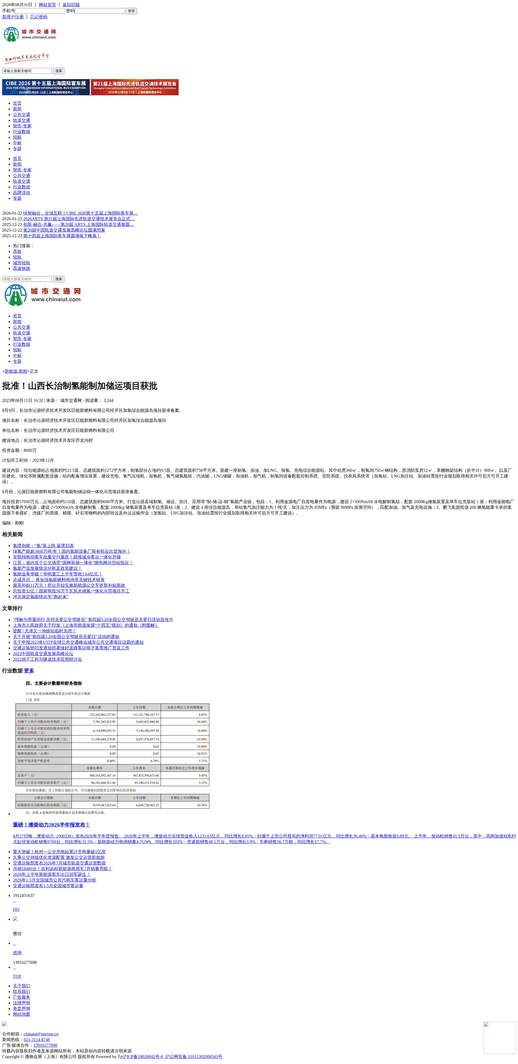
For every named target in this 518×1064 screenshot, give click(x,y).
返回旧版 (71, 4)
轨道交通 (21, 120)
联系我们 (21, 991)
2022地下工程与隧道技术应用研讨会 (47, 659)
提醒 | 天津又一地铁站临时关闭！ (44, 631)
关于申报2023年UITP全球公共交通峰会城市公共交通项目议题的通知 (78, 642)
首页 (17, 103)
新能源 (11, 371)
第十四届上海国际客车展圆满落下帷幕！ (62, 235)
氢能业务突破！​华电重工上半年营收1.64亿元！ (58, 574)
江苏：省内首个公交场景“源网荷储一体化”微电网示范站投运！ (73, 562)
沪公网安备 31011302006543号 (193, 1056)
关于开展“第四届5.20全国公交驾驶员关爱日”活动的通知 (66, 636)
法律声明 (21, 1003)
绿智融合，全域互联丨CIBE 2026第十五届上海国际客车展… (80, 213)
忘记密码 (38, 17)
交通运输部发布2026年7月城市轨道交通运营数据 (59, 863)
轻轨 (17, 257)
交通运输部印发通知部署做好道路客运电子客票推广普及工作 (71, 648)
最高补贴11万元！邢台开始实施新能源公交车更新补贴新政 (69, 585)
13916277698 (45, 1045)
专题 (17, 148)
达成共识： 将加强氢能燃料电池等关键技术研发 (59, 579)
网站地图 (21, 1014)
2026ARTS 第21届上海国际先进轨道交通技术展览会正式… (79, 218)
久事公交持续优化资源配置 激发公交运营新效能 (59, 857)
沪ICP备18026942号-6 (142, 1056)
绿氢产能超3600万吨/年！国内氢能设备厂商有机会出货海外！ (72, 551)
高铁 (17, 251)
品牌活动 (21, 192)
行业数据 (21, 131)
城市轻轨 (21, 262)
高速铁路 (21, 268)
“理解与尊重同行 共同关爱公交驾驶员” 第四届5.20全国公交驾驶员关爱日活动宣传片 (93, 619)
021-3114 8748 (37, 1039)
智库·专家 (22, 126)
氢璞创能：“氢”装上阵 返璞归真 (43, 545)
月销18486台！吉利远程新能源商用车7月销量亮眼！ (62, 868)
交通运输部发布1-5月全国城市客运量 (48, 885)
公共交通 (21, 114)
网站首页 (47, 4)
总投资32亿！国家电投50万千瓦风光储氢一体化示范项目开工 (71, 591)
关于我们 (21, 986)
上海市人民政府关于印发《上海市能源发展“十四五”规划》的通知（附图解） (86, 625)
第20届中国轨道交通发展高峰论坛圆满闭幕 (64, 230)
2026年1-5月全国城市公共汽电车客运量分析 (54, 880)
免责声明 (21, 1008)
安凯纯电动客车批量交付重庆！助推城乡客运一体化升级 (67, 557)
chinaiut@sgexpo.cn (41, 1034)
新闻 (17, 109)
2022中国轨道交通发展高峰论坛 (43, 653)
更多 (29, 670)
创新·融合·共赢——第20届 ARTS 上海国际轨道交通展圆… (78, 224)
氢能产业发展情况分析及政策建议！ (47, 568)
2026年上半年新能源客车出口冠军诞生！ (52, 874)
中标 (17, 143)
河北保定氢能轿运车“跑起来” (41, 596)
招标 (17, 137)
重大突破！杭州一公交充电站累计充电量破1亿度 (59, 851)
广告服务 (21, 997)
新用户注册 (13, 17)
